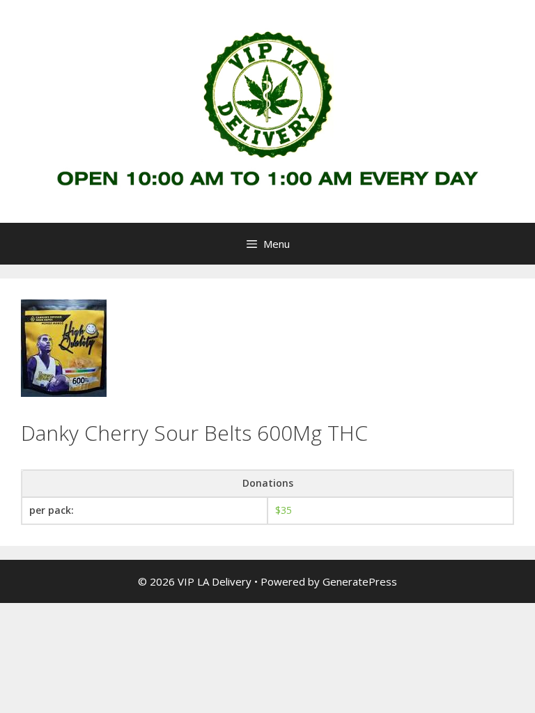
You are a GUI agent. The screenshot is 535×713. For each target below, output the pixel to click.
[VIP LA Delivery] (267, 110)
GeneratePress (360, 581)
